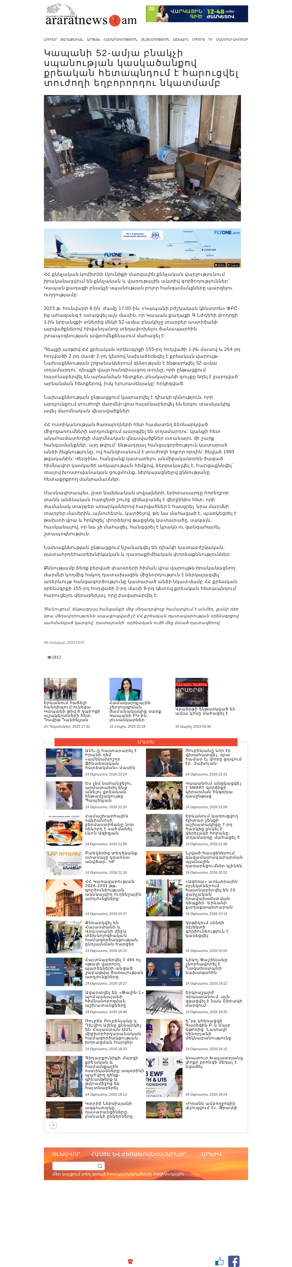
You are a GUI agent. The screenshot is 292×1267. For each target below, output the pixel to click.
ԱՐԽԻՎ (212, 1154)
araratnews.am (165, 1204)
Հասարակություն (121, 40)
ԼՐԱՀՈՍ (146, 742)
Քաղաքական (72, 40)
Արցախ (93, 40)
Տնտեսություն (155, 40)
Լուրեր (50, 40)
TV (210, 40)
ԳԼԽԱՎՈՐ (66, 1154)
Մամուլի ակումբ (232, 40)
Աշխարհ (181, 40)
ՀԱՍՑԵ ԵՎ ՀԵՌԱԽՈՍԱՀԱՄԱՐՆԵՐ (138, 1154)
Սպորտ (198, 40)
